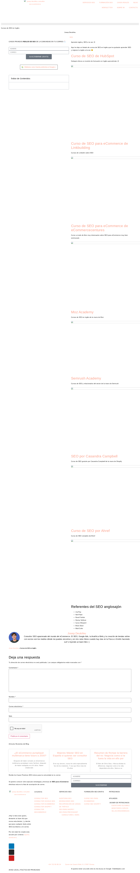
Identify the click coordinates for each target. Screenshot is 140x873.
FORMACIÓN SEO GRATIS (94, 792)
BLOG (135, 2)
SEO (71, 37)
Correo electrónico (16, 706)
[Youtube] (11, 858)
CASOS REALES (123, 2)
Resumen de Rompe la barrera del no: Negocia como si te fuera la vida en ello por (110, 756)
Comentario (13, 667)
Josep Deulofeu (14, 648)
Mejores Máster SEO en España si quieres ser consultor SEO (70, 756)
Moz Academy (82, 312)
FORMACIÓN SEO (106, 2)
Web (10, 716)
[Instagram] (11, 852)
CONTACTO (133, 7)
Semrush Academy (86, 378)
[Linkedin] (11, 846)
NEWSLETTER (107, 7)
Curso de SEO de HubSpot (92, 56)
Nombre (12, 696)
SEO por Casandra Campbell (94, 456)
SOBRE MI (121, 7)
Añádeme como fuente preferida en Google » (39, 67)
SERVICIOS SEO (89, 2)
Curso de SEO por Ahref (90, 531)
